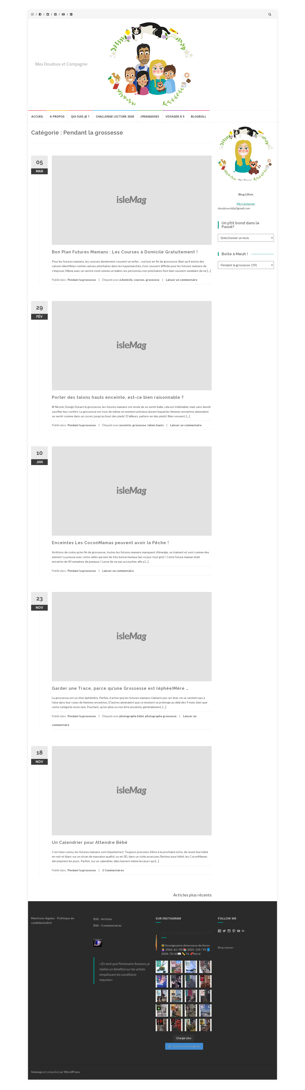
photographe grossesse (161, 716)
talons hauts (155, 425)
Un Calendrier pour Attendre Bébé (90, 842)
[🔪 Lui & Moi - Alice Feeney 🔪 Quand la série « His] (205, 996)
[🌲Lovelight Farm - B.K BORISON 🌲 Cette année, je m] (191, 1025)
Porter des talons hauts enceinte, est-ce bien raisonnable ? (118, 397)
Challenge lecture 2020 (115, 116)
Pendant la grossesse (82, 279)
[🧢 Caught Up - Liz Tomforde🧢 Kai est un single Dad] (176, 1010)
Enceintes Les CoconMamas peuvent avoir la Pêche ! (110, 542)
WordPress (72, 1072)
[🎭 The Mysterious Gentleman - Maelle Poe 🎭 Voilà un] (176, 981)
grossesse (152, 279)
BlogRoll (198, 116)
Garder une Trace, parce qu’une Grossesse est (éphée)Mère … (120, 688)
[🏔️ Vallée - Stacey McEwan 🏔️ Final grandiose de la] (191, 981)
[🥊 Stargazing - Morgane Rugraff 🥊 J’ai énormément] (205, 981)
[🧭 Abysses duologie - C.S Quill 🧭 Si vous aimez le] (191, 996)
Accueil (37, 116)
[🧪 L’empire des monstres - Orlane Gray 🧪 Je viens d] (162, 1025)
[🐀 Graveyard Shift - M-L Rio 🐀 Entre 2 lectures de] (191, 1010)
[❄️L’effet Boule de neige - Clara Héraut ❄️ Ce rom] (205, 1010)
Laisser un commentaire (181, 279)
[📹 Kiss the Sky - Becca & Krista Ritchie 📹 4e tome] (162, 996)
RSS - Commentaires (107, 925)
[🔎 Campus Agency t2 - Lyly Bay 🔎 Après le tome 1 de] (176, 996)
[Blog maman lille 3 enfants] (246, 153)
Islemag (36, 1072)
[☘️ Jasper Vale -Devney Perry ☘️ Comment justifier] (205, 1025)
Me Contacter (246, 203)
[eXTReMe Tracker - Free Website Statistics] (97, 942)
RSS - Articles (102, 919)
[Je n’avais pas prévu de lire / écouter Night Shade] (205, 967)
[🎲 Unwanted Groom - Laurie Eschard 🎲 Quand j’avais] (176, 967)
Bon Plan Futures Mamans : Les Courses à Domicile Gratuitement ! (125, 251)
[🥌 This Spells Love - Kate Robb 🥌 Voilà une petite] (162, 967)
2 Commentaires (113, 870)
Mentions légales (43, 918)
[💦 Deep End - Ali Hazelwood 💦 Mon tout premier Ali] (162, 981)
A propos (57, 116)
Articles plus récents (192, 894)
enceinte (125, 425)
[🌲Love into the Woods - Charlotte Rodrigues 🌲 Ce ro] (191, 967)
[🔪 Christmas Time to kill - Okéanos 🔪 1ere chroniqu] (176, 1025)
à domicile (126, 279)
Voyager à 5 (175, 116)
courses (139, 279)
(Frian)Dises (149, 116)
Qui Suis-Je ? (80, 116)
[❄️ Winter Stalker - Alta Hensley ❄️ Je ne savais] (162, 1010)
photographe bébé (131, 716)
